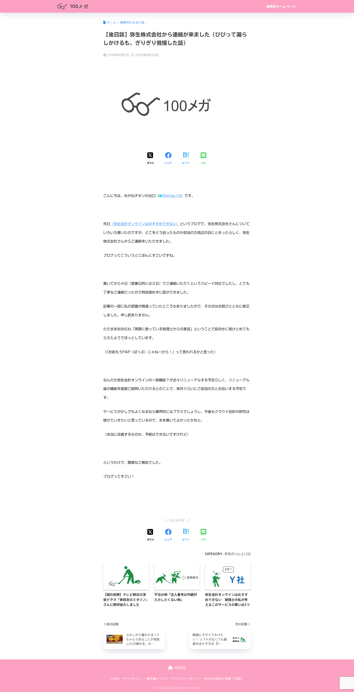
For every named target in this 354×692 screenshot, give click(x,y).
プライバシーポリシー (185, 678)
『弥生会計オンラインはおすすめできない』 (145, 224)
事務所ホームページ (281, 6)
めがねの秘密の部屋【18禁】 (224, 678)
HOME (179, 667)
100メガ (78, 6)
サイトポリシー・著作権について (145, 678)
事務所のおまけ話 (238, 554)
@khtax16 (171, 195)
